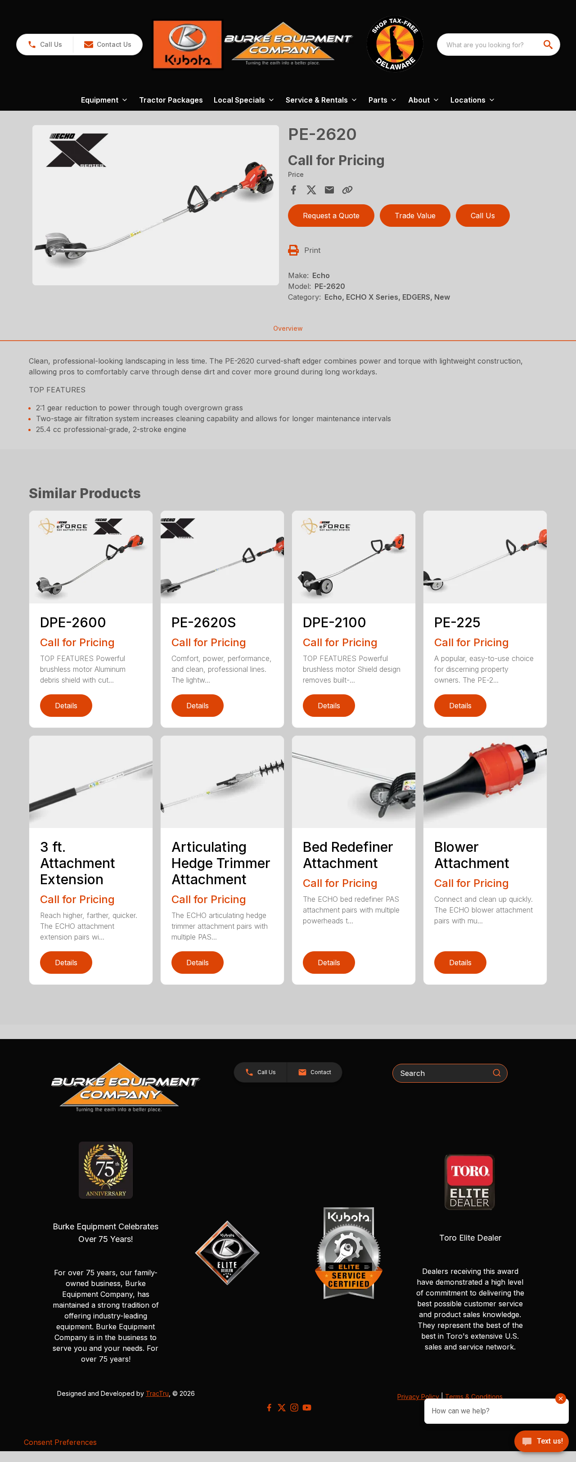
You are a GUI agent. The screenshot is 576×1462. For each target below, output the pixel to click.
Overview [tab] (288, 328)
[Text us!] (541, 1442)
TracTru (157, 1393)
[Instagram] (294, 1407)
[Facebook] (269, 1407)
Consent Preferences (60, 1442)
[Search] (497, 1072)
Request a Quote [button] (331, 215)
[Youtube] (306, 1407)
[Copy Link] (347, 189)
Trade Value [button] (415, 215)
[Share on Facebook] (293, 189)
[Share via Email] (329, 189)
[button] (45, 44)
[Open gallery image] (155, 205)
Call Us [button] (483, 215)
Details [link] (66, 705)
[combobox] (498, 44)
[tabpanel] (155, 206)
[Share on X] (311, 189)
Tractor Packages (171, 99)
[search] (549, 44)
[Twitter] (281, 1407)
